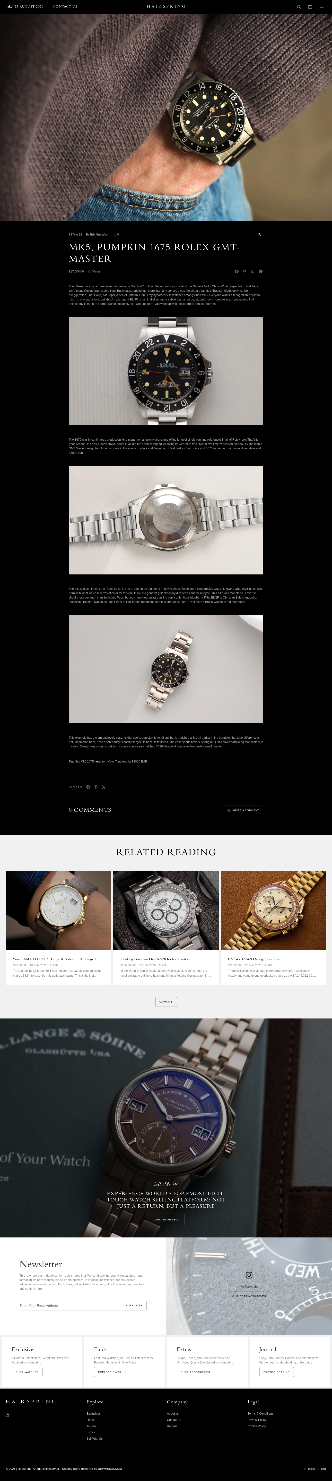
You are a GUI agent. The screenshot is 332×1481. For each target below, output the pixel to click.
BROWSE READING (276, 1372)
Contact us (174, 1420)
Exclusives (94, 1413)
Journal (91, 1426)
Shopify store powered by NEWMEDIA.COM (92, 1469)
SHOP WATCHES (27, 1372)
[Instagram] (7, 1415)
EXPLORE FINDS (109, 1372)
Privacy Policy (257, 1420)
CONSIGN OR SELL (166, 1219)
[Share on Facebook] (237, 271)
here (98, 761)
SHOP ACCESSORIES (195, 1372)
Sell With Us (95, 1438)
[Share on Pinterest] (244, 271)
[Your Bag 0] (310, 7)
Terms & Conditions (260, 1413)
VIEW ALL (166, 1002)
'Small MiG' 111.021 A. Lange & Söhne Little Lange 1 (55, 960)
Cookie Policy (257, 1426)
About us (173, 1413)
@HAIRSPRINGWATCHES (249, 1296)
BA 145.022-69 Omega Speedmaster (256, 960)
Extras (91, 1432)
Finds (90, 1420)
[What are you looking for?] (299, 7)
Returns (172, 1426)
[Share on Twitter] (252, 271)
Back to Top (317, 1469)
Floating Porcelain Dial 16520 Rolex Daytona (156, 960)
